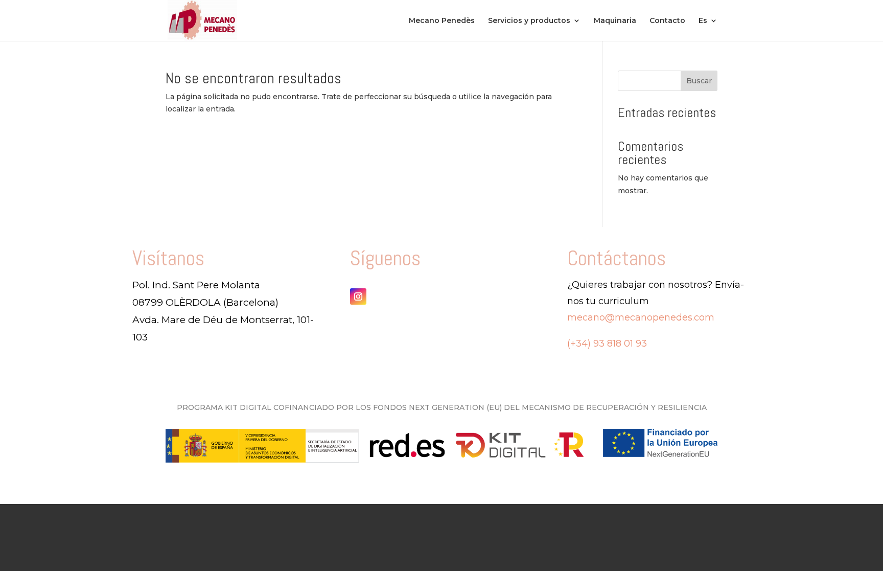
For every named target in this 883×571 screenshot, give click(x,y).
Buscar (699, 80)
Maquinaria (615, 21)
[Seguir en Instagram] (358, 296)
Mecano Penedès (442, 21)
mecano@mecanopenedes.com (640, 317)
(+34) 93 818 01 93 (607, 343)
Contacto (667, 21)
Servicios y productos (529, 21)
